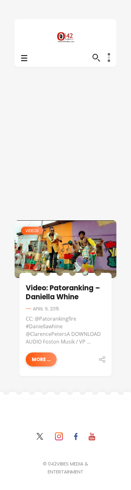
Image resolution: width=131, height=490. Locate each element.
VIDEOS (32, 230)
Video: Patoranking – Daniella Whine (63, 292)
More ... (41, 359)
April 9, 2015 (46, 309)
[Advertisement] (65, 151)
